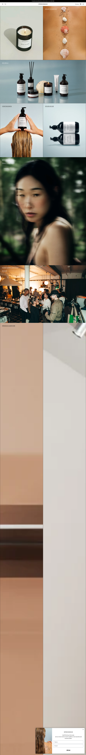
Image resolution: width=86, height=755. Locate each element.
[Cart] (83, 4)
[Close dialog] (83, 729)
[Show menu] (2, 4)
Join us (68, 750)
